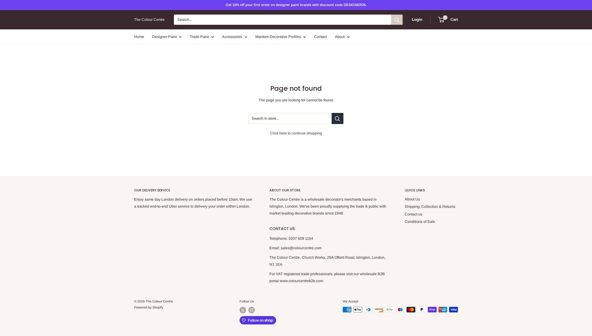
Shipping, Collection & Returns (430, 206)
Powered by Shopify (148, 307)
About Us (412, 199)
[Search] (397, 20)
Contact (320, 37)
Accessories (232, 37)
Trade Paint (199, 37)
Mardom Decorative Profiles (278, 37)
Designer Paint (164, 37)
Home (139, 37)
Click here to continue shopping (296, 133)
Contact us (413, 214)
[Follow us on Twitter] (243, 310)
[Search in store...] (337, 118)
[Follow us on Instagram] (251, 310)
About (340, 37)
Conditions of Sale (420, 222)
